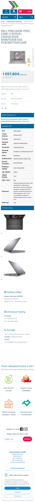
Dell (12, 94)
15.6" (15, 176)
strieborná (17, 155)
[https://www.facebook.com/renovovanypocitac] (22, 429)
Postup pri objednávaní (17, 468)
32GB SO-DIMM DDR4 (21, 143)
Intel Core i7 (17, 139)
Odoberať (27, 439)
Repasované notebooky (14, 21)
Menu (21, 17)
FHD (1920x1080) (19, 168)
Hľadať (6, 13)
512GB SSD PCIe (19, 147)
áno (15, 180)
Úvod (2, 21)
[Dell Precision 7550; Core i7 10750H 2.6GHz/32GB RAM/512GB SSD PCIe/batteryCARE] (17, 57)
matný (15, 172)
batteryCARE (18, 135)
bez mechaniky (18, 163)
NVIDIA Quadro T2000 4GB (22, 158)
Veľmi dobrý (17, 131)
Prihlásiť (14, 13)
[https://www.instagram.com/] (26, 429)
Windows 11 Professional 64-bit (23, 151)
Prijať (17, 488)
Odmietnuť (17, 496)
